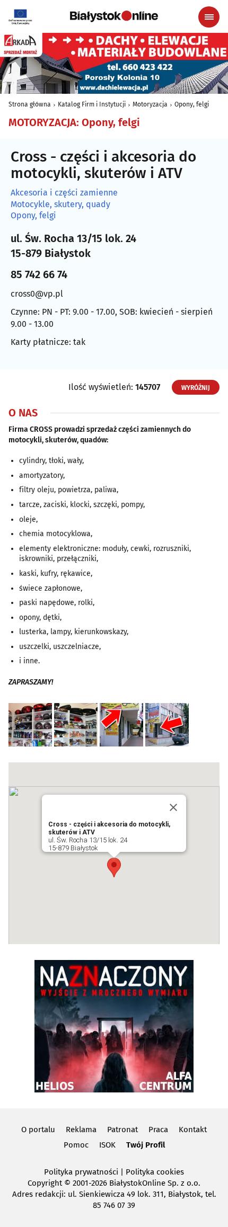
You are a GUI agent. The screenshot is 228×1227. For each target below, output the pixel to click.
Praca (158, 1129)
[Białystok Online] (114, 16)
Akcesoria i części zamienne (64, 193)
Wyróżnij (195, 388)
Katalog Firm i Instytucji (92, 104)
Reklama (81, 1129)
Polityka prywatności (81, 1172)
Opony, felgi (191, 104)
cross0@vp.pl (37, 294)
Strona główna (29, 104)
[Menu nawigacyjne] (209, 17)
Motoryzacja (150, 104)
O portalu (38, 1129)
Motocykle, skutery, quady (60, 204)
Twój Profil (145, 1145)
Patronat (122, 1129)
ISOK (107, 1145)
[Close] (173, 807)
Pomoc (76, 1145)
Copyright (45, 1183)
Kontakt (193, 1129)
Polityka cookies (155, 1172)
